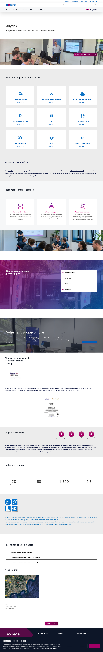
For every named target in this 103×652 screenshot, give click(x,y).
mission (10, 171)
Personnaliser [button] (70, 646)
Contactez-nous (51, 623)
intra (70, 445)
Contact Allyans (41, 9)
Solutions (24, 9)
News (69, 4)
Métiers (32, 9)
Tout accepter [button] (94, 646)
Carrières (67, 1)
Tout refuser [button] (82, 646)
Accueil (8, 9)
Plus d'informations (88, 342)
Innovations (48, 4)
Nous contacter (84, 1)
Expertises (39, 4)
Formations (16, 9)
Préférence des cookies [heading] (14, 641)
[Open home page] (11, 5)
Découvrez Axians (29, 4)
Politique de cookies (51, 648)
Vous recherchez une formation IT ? (84, 54)
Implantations (75, 1)
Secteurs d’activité (60, 4)
